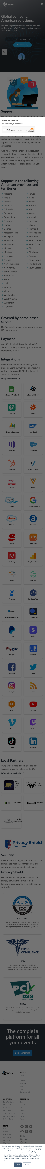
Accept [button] (18, 1165)
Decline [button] (27, 1165)
